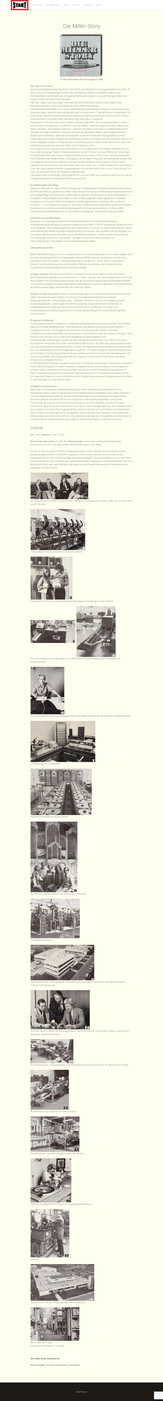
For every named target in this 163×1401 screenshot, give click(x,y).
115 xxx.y (76, 5)
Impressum (81, 1391)
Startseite (37, 5)
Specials (88, 5)
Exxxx (65, 5)
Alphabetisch (52, 5)
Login (98, 5)
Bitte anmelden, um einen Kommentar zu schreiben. (55, 1365)
